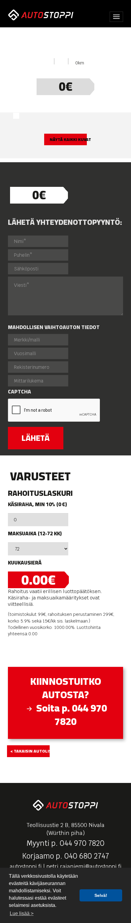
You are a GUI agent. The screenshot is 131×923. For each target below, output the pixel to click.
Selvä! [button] (100, 895)
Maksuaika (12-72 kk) (35, 533)
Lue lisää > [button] (22, 913)
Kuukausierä (24, 562)
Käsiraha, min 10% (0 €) (37, 504)
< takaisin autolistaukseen (30, 751)
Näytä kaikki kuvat (68, 139)
